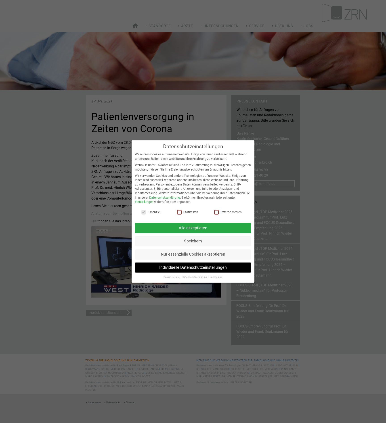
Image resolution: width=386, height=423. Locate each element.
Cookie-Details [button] (172, 277)
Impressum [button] (216, 277)
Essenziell (154, 212)
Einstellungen (144, 202)
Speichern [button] (193, 241)
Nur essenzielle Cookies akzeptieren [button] (193, 254)
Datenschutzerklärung (164, 197)
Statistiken (190, 212)
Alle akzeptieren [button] (193, 228)
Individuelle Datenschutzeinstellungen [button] (193, 267)
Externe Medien (231, 212)
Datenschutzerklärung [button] (195, 277)
